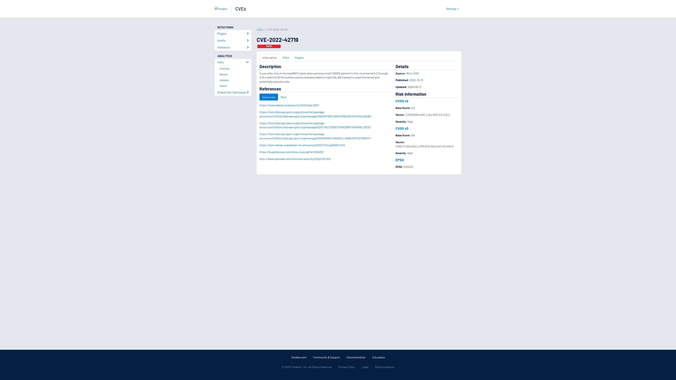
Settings (451, 8)
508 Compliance (384, 367)
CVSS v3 (402, 128)
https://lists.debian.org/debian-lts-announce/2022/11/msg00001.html (302, 145)
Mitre (409, 73)
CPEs (286, 57)
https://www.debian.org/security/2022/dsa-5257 (289, 105)
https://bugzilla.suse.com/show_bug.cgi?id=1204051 (291, 152)
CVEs (240, 8)
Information (269, 57)
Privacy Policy (347, 367)
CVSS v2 (402, 101)
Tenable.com (298, 357)
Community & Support (326, 357)
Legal (365, 367)
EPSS (400, 160)
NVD (416, 73)
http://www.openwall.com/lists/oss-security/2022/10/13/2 (295, 158)
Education (378, 357)
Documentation (356, 357)
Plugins (299, 57)
